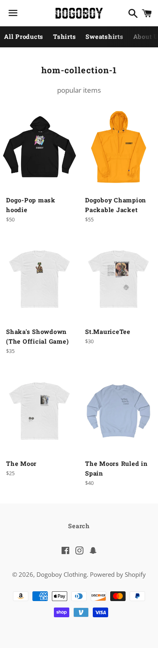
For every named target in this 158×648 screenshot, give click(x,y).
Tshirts (64, 36)
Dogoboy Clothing (61, 574)
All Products (23, 36)
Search (79, 526)
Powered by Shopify (118, 574)
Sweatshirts (104, 36)
